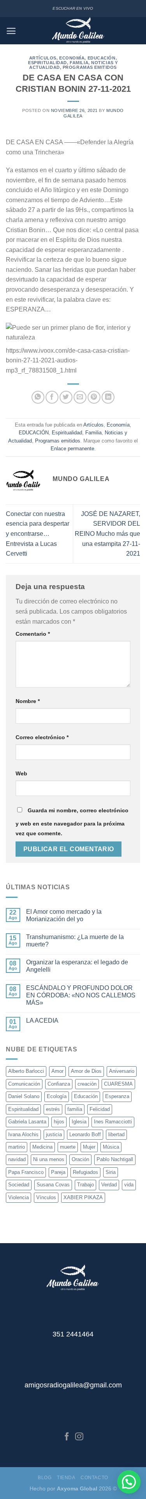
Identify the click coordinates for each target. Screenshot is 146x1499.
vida (129, 1185)
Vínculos (46, 1197)
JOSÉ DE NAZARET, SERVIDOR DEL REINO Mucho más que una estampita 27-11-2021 (107, 534)
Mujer (89, 1147)
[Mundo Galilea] (78, 30)
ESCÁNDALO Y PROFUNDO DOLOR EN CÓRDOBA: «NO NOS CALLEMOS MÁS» (80, 995)
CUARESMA (118, 1084)
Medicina (42, 1147)
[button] (129, 1482)
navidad (17, 1159)
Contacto (94, 1477)
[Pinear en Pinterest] (94, 397)
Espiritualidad (47, 62)
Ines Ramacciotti (113, 1122)
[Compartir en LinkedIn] (108, 397)
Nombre (28, 701)
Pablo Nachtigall (115, 1159)
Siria (111, 1172)
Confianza (58, 1084)
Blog (44, 1477)
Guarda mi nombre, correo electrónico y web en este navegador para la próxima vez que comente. (72, 822)
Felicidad (100, 1109)
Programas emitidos (90, 67)
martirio (16, 1147)
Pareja (58, 1172)
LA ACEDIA (42, 1020)
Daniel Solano (23, 1096)
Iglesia (79, 1122)
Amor (57, 1071)
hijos (59, 1122)
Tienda (66, 1477)
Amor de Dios (86, 1071)
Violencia (18, 1197)
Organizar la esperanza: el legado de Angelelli (77, 966)
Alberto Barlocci (26, 1071)
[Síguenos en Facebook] (67, 1437)
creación (87, 1084)
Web (21, 773)
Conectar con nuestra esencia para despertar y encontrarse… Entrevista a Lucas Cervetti (37, 534)
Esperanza (117, 1096)
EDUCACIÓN (102, 58)
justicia (54, 1134)
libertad (116, 1134)
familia (74, 1109)
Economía (71, 58)
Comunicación (24, 1084)
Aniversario (121, 1071)
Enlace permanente (72, 448)
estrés (53, 1109)
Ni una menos (48, 1159)
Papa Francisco (26, 1172)
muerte (68, 1147)
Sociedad (18, 1185)
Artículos (42, 58)
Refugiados (85, 1172)
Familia (79, 62)
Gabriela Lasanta (27, 1122)
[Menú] (11, 31)
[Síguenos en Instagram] (79, 1437)
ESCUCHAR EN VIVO (73, 8)
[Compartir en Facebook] (52, 397)
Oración (80, 1159)
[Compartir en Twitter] (66, 397)
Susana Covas (53, 1185)
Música (111, 1147)
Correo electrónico (42, 737)
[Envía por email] (80, 397)
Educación (86, 1096)
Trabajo (85, 1185)
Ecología (57, 1096)
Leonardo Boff (85, 1134)
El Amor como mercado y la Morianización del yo (64, 915)
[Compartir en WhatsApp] (38, 397)
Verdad (109, 1185)
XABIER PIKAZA (83, 1197)
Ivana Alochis (23, 1134)
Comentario (33, 634)
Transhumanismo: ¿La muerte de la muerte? (75, 941)
